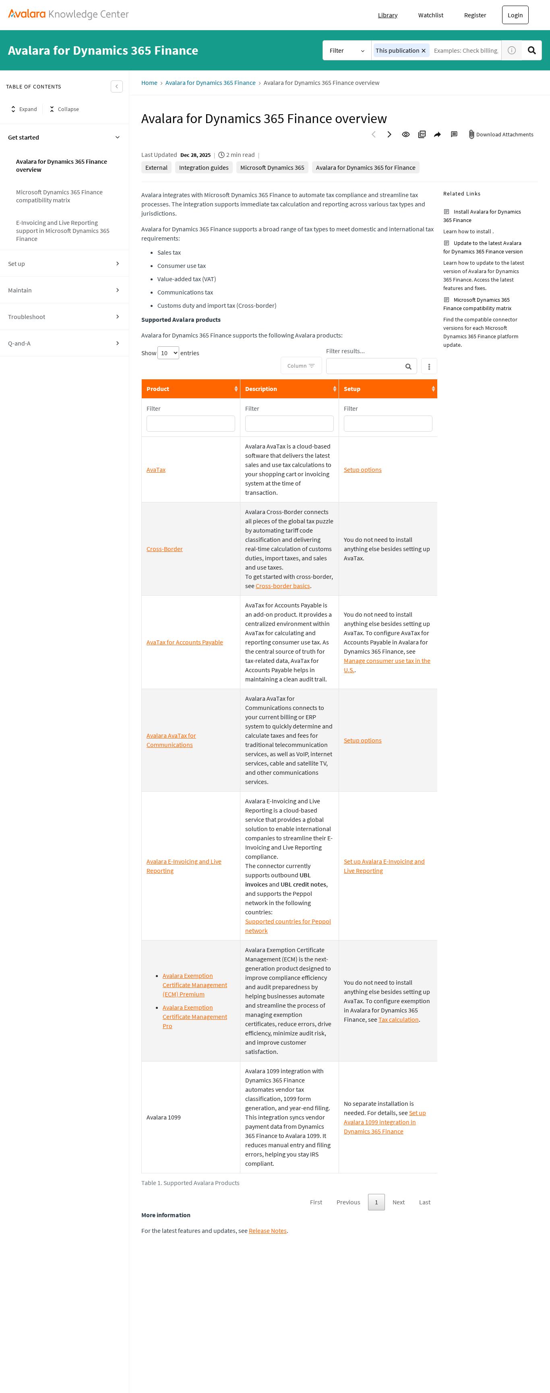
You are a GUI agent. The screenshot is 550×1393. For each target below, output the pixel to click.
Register (475, 15)
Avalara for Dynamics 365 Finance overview (61, 165)
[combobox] (437, 50)
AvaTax (156, 469)
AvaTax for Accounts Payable (185, 642)
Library (387, 15)
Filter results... (345, 351)
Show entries (170, 353)
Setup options (363, 469)
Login (515, 15)
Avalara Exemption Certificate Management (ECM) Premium (195, 984)
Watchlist (430, 15)
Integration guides (204, 167)
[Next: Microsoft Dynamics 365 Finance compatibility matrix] (390, 134)
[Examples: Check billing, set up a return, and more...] (532, 50)
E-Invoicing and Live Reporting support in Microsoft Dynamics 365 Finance (63, 230)
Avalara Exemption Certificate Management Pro (195, 1016)
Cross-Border (165, 549)
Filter (337, 50)
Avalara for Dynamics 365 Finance (210, 82)
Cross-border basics (283, 586)
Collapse (68, 109)
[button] (423, 50)
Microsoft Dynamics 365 (272, 167)
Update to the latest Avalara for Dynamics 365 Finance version (483, 247)
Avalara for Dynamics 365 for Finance (366, 167)
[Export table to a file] (429, 366)
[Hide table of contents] (117, 86)
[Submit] (408, 366)
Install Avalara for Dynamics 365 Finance (482, 216)
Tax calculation (398, 1019)
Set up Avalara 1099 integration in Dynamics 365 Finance (385, 1122)
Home (149, 82)
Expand (28, 109)
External (156, 167)
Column (297, 365)
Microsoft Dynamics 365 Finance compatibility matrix (59, 196)
